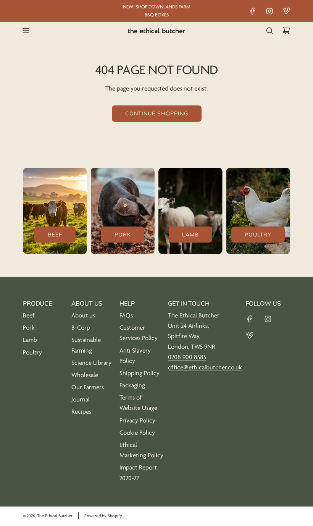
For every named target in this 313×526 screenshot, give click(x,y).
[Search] (269, 30)
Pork (123, 234)
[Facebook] (252, 11)
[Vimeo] (286, 11)
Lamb (190, 234)
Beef (55, 234)
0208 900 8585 (187, 357)
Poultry (258, 234)
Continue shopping (156, 113)
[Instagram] (269, 11)
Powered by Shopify (103, 515)
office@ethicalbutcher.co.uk (205, 367)
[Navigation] (25, 30)
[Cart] (286, 30)
